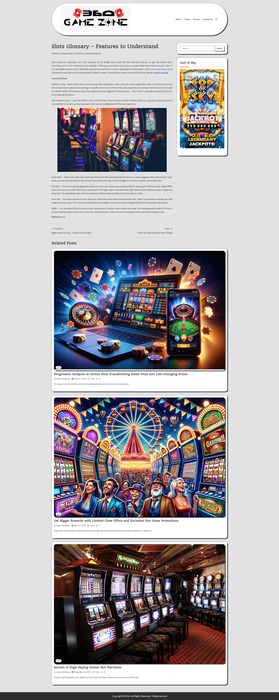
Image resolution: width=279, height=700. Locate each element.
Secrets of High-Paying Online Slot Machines (87, 667)
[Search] (216, 19)
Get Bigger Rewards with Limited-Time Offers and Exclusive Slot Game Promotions (116, 520)
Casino (187, 19)
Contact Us (208, 19)
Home (178, 19)
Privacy (196, 19)
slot (63, 216)
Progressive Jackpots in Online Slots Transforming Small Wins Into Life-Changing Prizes (120, 374)
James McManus (92, 53)
